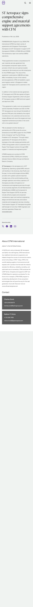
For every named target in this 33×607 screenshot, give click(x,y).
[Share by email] (15, 226)
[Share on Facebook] (7, 226)
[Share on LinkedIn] (11, 226)
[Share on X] (3, 226)
